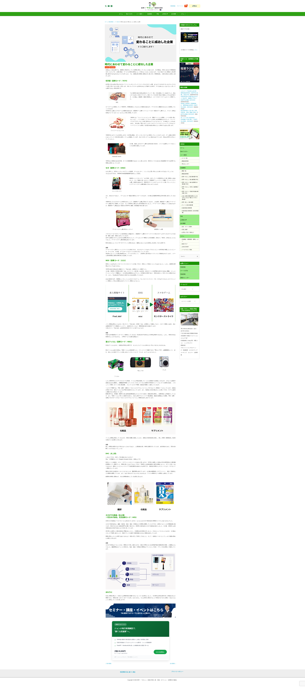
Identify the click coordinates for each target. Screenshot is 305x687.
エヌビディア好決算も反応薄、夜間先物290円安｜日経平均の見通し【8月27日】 (189, 92)
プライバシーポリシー (177, 671)
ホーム (106, 21)
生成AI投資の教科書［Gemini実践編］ (190, 211)
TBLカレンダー (185, 164)
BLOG (118, 21)
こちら (195, 50)
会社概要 (182, 223)
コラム (182, 236)
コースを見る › (160, 652)
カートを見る (184, 270)
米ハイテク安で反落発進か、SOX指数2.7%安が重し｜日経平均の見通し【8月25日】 (189, 119)
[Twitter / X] (106, 6)
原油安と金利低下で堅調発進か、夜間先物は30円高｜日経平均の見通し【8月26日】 (189, 105)
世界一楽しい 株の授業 (187, 202)
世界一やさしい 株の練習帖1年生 (190, 179)
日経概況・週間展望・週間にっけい (190, 240)
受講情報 (182, 267)
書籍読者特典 (185, 161)
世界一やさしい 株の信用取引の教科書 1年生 (190, 183)
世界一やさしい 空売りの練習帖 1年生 (190, 187)
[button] (194, 6)
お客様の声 (183, 220)
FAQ (181, 216)
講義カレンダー (184, 277)
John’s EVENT (185, 246)
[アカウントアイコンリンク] (180, 6)
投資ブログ (184, 244)
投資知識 (112, 67)
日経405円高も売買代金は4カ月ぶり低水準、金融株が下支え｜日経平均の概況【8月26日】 (189, 98)
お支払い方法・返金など (188, 232)
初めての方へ (184, 151)
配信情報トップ (112, 21)
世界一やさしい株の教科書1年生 (190, 176)
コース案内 (183, 155)
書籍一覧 (184, 171)
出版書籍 (182, 168)
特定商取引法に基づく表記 (127, 672)
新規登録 (173, 6)
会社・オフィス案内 (187, 226)
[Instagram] (111, 6)
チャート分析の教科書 (187, 205)
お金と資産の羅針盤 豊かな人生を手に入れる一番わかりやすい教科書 (190, 197)
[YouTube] (109, 6)
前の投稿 (108, 663)
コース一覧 (184, 158)
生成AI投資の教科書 (187, 208)
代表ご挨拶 (184, 229)
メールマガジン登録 (187, 249)
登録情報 (182, 274)
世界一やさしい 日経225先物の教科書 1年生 (190, 192)
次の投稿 (173, 663)
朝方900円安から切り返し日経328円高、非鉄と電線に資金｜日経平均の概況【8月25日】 (189, 112)
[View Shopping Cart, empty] (185, 6)
